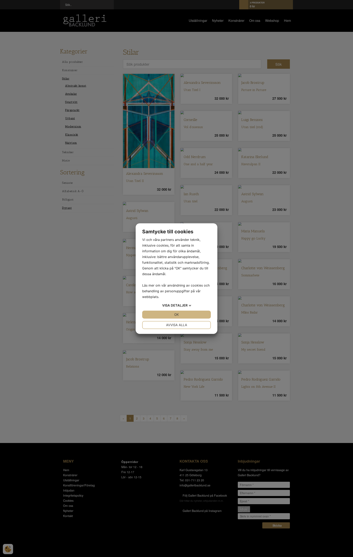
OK (176, 314)
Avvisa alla (176, 325)
